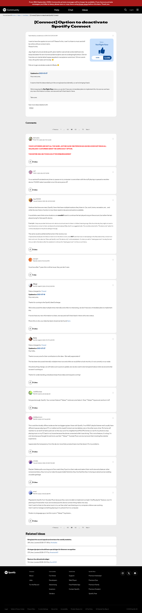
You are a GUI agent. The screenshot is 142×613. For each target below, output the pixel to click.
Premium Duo (93, 580)
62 (75, 129)
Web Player (73, 580)
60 (68, 129)
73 (83, 129)
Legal (6, 609)
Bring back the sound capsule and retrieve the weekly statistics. (50, 540)
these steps (83, 4)
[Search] (125, 10)
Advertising (53, 585)
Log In (131, 10)
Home (14, 15)
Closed (43, 291)
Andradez (54, 542)
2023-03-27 (43, 73)
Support (71, 576)
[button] (97, 58)
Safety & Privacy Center (17, 609)
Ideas (85, 9)
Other (31, 108)
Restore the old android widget (38, 559)
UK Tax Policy (89, 609)
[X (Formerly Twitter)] (129, 573)
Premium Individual (95, 576)
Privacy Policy (31, 609)
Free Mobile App (74, 585)
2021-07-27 (41, 348)
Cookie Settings (43, 609)
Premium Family (94, 585)
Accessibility (64, 609)
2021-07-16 (41, 294)
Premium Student (95, 589)
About (31, 576)
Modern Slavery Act (76, 609)
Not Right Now (102, 44)
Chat (70, 9)
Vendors (52, 593)
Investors (52, 589)
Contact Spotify (74, 589)
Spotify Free (93, 593)
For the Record (34, 585)
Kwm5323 (53, 562)
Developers (53, 580)
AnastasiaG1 (54, 552)
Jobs (30, 580)
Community (13, 9)
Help (56, 9)
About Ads (54, 609)
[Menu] (137, 9)
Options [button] (113, 35)
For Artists (52, 576)
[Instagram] (122, 573)
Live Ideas (25, 15)
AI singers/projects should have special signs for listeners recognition (52, 549)
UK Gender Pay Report (102, 609)
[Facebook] (135, 573)
